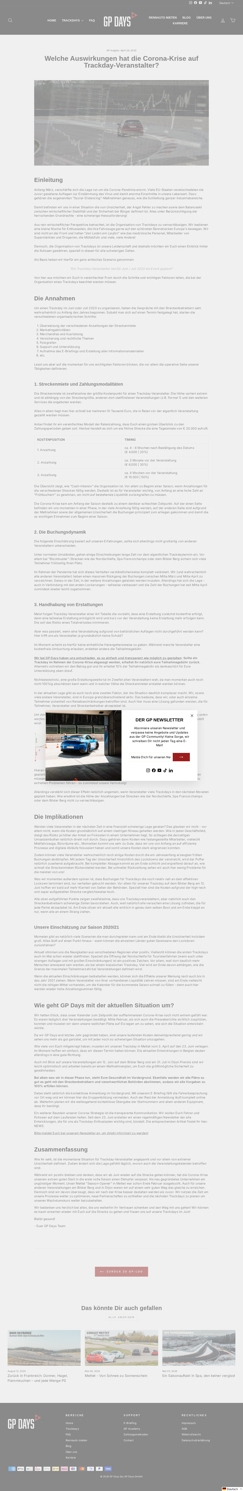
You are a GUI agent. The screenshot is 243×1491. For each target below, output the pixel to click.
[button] (232, 1489)
